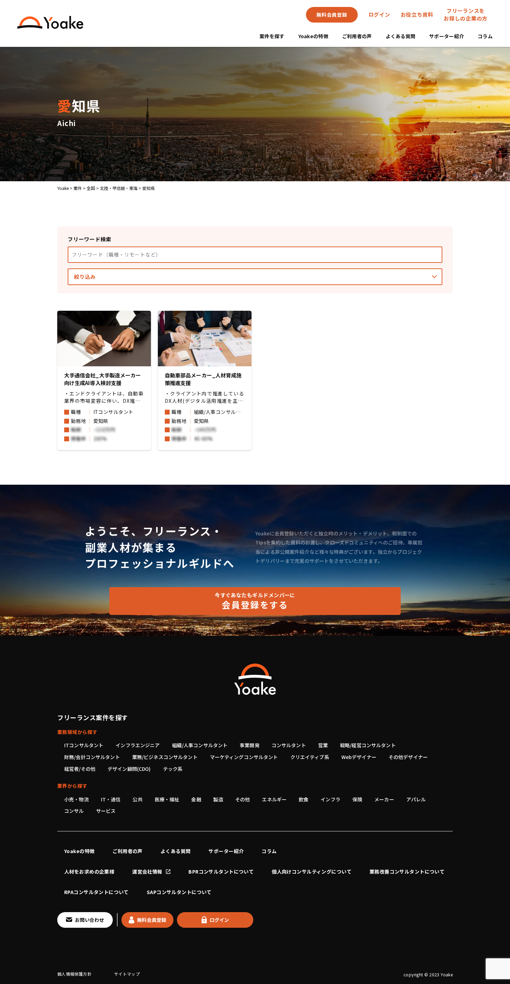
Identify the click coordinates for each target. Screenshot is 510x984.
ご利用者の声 (357, 36)
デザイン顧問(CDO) (129, 768)
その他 (242, 799)
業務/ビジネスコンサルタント (165, 756)
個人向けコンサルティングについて (311, 871)
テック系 (173, 768)
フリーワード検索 (89, 239)
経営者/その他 (79, 768)
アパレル (416, 799)
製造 (218, 799)
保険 (357, 799)
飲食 (303, 799)
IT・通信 (111, 799)
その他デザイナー (408, 756)
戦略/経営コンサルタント (368, 745)
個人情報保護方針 (74, 974)
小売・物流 (76, 799)
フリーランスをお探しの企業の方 (465, 14)
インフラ (330, 799)
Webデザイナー (358, 756)
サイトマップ (127, 974)
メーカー (384, 799)
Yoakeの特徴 (313, 36)
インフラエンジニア (138, 745)
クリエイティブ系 (309, 756)
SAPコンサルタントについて (179, 892)
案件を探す (272, 36)
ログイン (379, 14)
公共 (137, 799)
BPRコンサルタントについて (221, 871)
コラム (485, 36)
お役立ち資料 (417, 14)
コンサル (74, 810)
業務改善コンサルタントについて (406, 871)
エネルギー (274, 799)
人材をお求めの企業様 (89, 871)
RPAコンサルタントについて (96, 892)
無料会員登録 (331, 14)
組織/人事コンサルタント (200, 745)
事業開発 (250, 745)
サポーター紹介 (446, 36)
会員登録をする (255, 601)
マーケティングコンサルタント (244, 756)
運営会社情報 (147, 871)
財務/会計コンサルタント (92, 756)
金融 (196, 799)
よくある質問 (401, 36)
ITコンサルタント (83, 745)
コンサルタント (289, 745)
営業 (323, 745)
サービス (106, 810)
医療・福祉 (167, 799)
